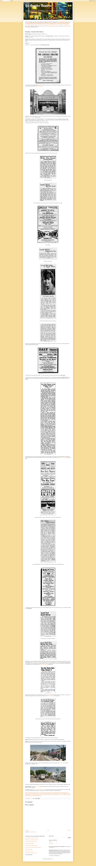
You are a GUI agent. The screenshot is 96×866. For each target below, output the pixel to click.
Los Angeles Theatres (38, 5)
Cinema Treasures (37, 786)
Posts (51, 841)
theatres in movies (59, 794)
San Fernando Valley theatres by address (31, 845)
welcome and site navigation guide (35, 795)
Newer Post (27, 830)
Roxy (48, 662)
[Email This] (35, 798)
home (53, 847)
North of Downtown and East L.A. (35, 792)
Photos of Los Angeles (31, 117)
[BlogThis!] (36, 798)
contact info (27, 795)
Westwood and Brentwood (59, 792)
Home (48, 830)
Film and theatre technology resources (31, 852)
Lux (33, 662)
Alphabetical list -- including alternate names (32, 839)
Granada (40, 662)
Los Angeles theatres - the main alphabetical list (61, 793)
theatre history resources (41, 794)
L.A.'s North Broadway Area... (39, 789)
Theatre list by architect (28, 849)
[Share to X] (37, 798)
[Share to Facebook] (38, 798)
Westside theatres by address (29, 843)
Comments (52, 843)
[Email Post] (33, 798)
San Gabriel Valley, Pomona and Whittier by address (33, 847)
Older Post (69, 830)
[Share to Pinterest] (39, 798)
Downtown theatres (44, 792)
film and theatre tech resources (50, 794)
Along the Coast (38, 793)
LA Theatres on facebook (66, 794)
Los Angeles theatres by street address (31, 841)
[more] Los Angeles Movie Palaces (47, 793)
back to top (27, 792)
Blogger (52, 858)
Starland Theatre (62, 762)
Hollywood (53, 792)
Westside (49, 792)
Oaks (57, 662)
